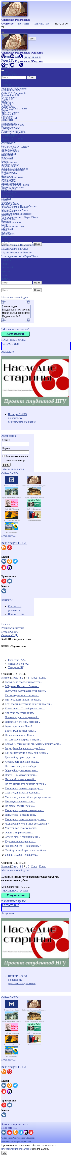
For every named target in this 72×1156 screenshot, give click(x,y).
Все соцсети (8, 233)
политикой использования (16, 1148)
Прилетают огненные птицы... (22, 721)
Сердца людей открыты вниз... (22, 836)
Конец (42, 677)
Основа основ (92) (18, 663)
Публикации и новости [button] (8, 194)
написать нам (41, 23)
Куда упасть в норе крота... (20, 841)
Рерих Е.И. (7, 99)
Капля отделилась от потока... (22, 695)
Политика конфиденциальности (16, 1141)
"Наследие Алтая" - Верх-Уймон (20, 217)
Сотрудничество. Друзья (15, 184)
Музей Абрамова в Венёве (16, 252)
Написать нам (16, 614)
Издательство (9, 173)
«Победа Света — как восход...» (23, 845)
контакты (23, 23)
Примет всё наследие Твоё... (21, 814)
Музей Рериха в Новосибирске (19, 206)
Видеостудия (8, 181)
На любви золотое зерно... (20, 805)
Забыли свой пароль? (14, 469)
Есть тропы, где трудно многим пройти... (28, 704)
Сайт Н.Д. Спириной (13, 132)
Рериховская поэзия (12, 169)
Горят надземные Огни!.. (19, 726)
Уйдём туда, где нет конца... (21, 730)
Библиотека (8, 211)
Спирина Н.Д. (9, 117)
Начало (5, 677)
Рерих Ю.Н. (8, 106)
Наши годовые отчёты (14, 147)
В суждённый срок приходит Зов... (25, 748)
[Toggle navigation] (2, 32)
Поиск (31, 38)
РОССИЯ (6, 229)
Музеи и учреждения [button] (8, 239)
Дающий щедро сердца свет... (22, 757)
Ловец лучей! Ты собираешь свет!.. (25, 708)
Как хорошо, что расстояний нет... (24, 810)
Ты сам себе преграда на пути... (23, 739)
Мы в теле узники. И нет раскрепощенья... (29, 797)
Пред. (14, 677)
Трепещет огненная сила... (20, 801)
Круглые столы (10, 151)
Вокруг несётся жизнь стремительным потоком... (33, 743)
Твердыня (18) (16, 667)
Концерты (7, 158)
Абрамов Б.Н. (9, 114)
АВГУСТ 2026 (10, 343)
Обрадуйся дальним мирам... (21, 770)
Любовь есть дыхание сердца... (22, 761)
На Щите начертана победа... (21, 766)
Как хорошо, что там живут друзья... (25, 819)
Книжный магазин (12, 177)
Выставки (7, 154)
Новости (6, 199)
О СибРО (6, 143)
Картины (6, 214)
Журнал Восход (10, 203)
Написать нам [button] (9, 1127)
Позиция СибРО (10, 128)
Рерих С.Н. (7, 110)
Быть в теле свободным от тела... (23, 682)
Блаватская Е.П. (10, 95)
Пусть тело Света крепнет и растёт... (26, 690)
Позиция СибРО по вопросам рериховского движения (21, 418)
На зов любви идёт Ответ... (20, 735)
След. (34, 677)
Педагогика (8, 166)
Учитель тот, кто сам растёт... (21, 828)
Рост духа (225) (16, 660)
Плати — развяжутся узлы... (21, 775)
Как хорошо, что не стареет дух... (24, 788)
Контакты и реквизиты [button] (14, 1124)
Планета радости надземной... (22, 717)
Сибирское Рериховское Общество (18, 1138)
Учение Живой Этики (14, 88)
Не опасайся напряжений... (20, 779)
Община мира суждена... (19, 832)
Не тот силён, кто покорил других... (25, 783)
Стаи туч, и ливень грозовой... (22, 792)
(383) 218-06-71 (32, 57)
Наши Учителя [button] (6, 83)
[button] (14, 543)
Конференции (9, 162)
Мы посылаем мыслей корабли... (23, 699)
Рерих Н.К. (7, 102)
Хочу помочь (8, 188)
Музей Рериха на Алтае (14, 248)
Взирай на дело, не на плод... (21, 854)
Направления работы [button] (9, 137)
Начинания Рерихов (12, 124)
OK (4, 1153)
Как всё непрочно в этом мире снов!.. (26, 752)
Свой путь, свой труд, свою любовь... (26, 850)
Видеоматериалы (11, 222)
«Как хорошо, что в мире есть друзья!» (27, 823)
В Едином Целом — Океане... (22, 686)
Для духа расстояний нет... (20, 712)
